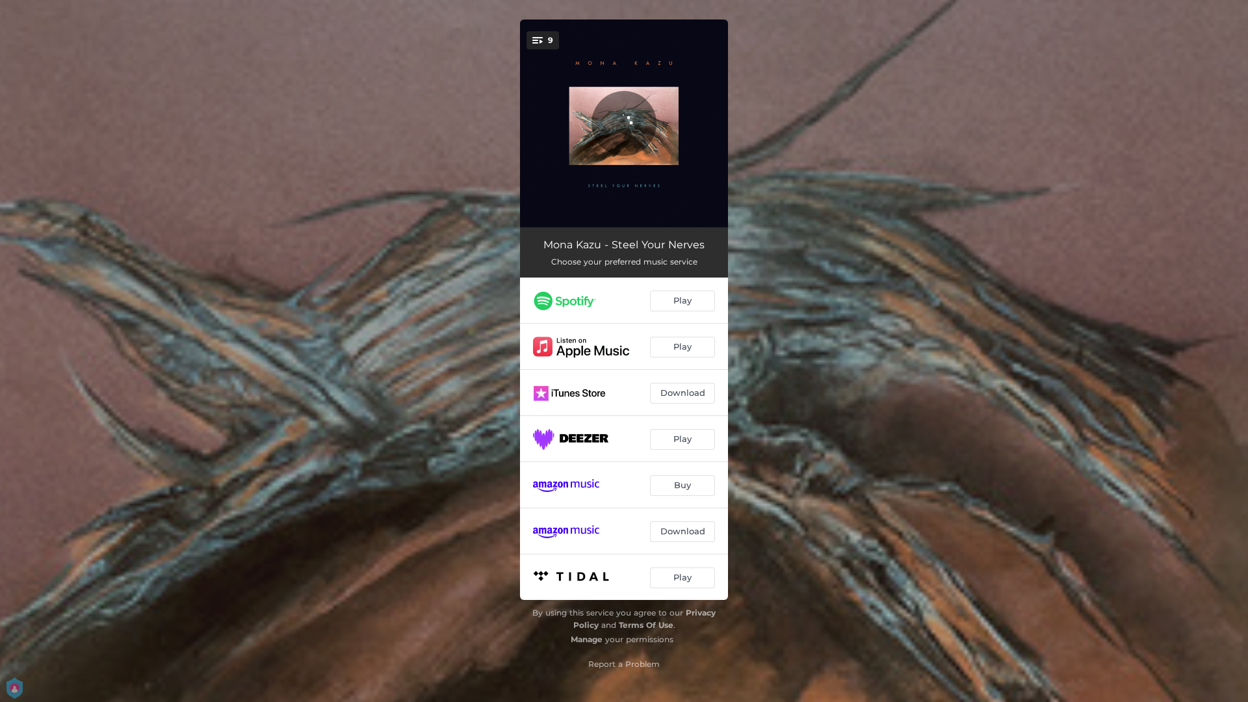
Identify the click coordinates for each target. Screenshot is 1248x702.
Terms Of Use (646, 625)
